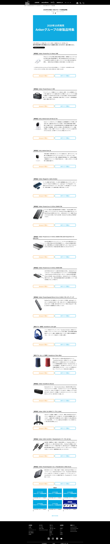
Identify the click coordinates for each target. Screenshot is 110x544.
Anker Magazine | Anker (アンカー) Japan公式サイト (34, 5)
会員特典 (61, 534)
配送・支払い (51, 529)
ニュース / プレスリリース (32, 529)
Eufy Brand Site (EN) (73, 529)
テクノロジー (30, 528)
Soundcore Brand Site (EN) (74, 528)
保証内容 (51, 531)
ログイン (61, 529)
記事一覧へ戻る (55, 515)
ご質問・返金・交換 (52, 528)
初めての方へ (51, 534)
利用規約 (53, 543)
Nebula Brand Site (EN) (73, 531)
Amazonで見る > (43, 76)
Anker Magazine (31, 531)
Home (25, 5)
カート (61, 531)
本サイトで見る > (65, 76)
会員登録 (61, 528)
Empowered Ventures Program (43, 529)
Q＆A (50, 535)
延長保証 (51, 532)
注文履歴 (61, 532)
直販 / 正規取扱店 (31, 532)
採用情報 (30, 534)
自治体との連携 (41, 528)
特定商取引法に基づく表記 (64, 543)
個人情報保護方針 (44, 543)
